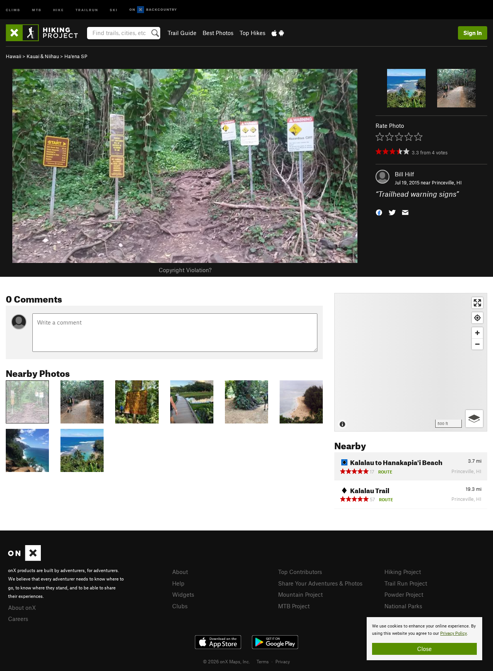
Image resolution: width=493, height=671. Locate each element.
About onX (22, 607)
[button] (379, 211)
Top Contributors (300, 571)
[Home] (46, 32)
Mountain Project (300, 594)
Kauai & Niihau (43, 56)
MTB (37, 9)
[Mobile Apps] (278, 32)
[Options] (474, 418)
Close (424, 648)
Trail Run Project (405, 583)
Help (178, 583)
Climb (13, 9)
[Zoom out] (477, 344)
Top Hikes (252, 32)
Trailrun (86, 9)
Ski (114, 9)
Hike (58, 9)
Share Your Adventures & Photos (320, 583)
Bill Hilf (404, 174)
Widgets (183, 594)
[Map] (411, 362)
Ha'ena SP (75, 56)
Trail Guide (182, 32)
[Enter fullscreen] (477, 302)
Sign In (472, 32)
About (180, 571)
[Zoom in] (477, 332)
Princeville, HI (447, 182)
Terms (263, 661)
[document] (424, 638)
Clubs (180, 605)
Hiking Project (402, 571)
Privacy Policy (453, 633)
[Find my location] (477, 317)
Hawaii (13, 56)
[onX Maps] (24, 558)
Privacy (282, 661)
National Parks (403, 605)
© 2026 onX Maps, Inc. (226, 661)
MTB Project (294, 605)
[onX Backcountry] (153, 9)
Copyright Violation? (185, 269)
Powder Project (403, 594)
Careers (18, 618)
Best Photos (218, 32)
